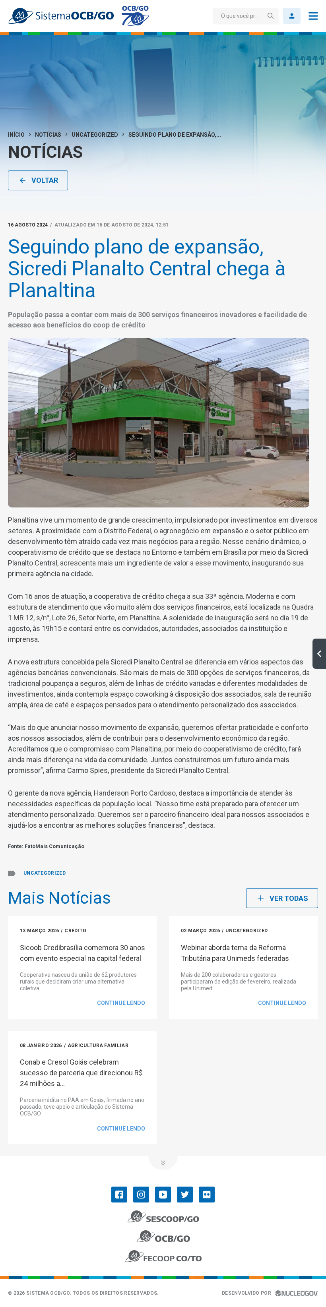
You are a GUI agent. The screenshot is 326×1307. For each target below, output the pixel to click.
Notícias (48, 135)
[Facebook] (119, 1194)
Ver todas (289, 898)
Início (16, 135)
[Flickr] (207, 1194)
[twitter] (185, 1194)
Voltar (44, 180)
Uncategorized (95, 135)
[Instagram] (141, 1194)
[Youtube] (163, 1194)
